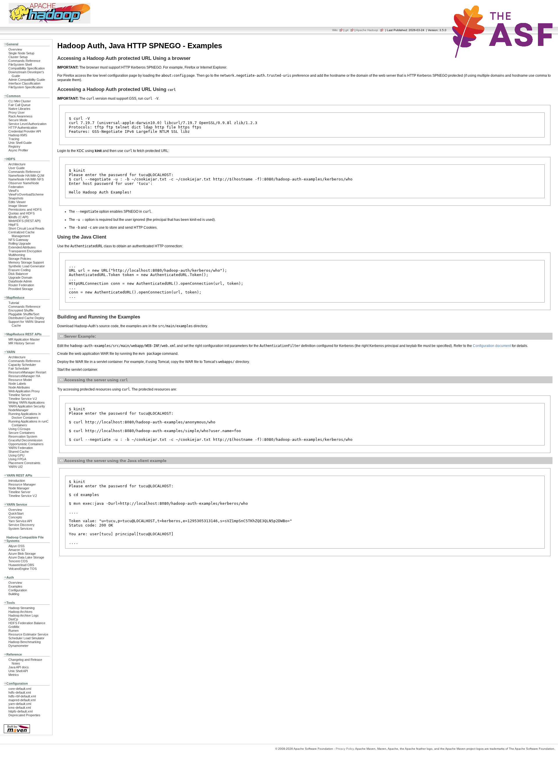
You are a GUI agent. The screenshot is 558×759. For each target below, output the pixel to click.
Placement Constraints (24, 463)
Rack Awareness (20, 116)
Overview (15, 49)
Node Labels (17, 383)
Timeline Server (19, 395)
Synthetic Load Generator (26, 266)
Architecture (17, 164)
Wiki (334, 30)
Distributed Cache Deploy (26, 318)
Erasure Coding (19, 270)
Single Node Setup (21, 53)
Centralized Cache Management (21, 234)
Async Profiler (18, 150)
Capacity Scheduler (22, 364)
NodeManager (18, 410)
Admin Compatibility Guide (26, 79)
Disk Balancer (18, 273)
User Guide (16, 168)
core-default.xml (19, 688)
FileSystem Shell (20, 64)
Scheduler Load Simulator (26, 638)
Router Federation (21, 285)
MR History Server (21, 343)
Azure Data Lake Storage (26, 557)
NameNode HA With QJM (26, 175)
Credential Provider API (24, 131)
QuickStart (16, 513)
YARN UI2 (15, 466)
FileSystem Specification (25, 87)
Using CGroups (19, 429)
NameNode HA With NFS (26, 179)
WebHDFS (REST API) (24, 221)
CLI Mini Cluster (19, 101)
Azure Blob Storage (22, 553)
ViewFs (13, 190)
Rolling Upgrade (19, 243)
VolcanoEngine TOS (22, 568)
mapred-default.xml (21, 700)
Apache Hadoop (367, 30)
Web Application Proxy (24, 391)
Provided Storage (20, 289)
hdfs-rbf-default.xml (22, 696)
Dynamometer (18, 645)
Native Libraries (19, 108)
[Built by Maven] (17, 733)
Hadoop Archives (20, 611)
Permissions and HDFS (25, 209)
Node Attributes (19, 387)
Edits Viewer (17, 202)
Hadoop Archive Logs (23, 615)
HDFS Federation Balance (26, 623)
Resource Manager (22, 484)
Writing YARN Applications (26, 402)
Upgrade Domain (20, 277)
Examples (15, 586)
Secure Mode (17, 120)
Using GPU (16, 455)
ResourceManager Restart (27, 372)
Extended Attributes (22, 247)
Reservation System (22, 436)
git (346, 30)
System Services (20, 528)
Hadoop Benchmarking (24, 642)
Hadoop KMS (17, 135)
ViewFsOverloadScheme (26, 194)
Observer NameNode (23, 183)
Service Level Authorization (27, 124)
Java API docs (18, 667)
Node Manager (18, 488)
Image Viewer (18, 205)
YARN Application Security (26, 406)
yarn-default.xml (19, 704)
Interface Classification (24, 83)
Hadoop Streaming (21, 608)
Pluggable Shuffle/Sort (23, 314)
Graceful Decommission (25, 440)
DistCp (13, 619)
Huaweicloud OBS (21, 565)
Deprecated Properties (24, 715)
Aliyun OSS (16, 546)
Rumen (13, 630)
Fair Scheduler (18, 368)
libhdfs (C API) (18, 217)
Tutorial (13, 303)
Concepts (15, 517)
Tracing (13, 139)
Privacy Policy (345, 748)
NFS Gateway (18, 239)
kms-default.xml (19, 707)
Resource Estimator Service (28, 634)
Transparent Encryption (25, 251)
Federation (16, 187)
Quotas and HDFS (21, 213)
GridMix (13, 627)
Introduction (16, 480)
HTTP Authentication (22, 127)
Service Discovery (21, 525)
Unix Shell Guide (20, 142)
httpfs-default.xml (20, 711)
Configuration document (492, 346)
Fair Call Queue (19, 105)
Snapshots (16, 198)
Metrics (13, 674)
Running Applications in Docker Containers (24, 415)
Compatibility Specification (26, 68)
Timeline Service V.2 (22, 398)
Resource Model (20, 380)
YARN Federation (20, 448)
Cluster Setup (18, 57)
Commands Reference (24, 60)
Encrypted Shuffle (20, 310)
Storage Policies (19, 258)
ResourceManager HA (24, 376)
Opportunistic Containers (26, 444)
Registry (14, 146)
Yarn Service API (20, 521)
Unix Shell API (18, 671)
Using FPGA (17, 459)
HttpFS (13, 224)
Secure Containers (21, 432)
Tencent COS (18, 561)
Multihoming (16, 255)
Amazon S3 (16, 550)
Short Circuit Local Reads (26, 228)
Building (13, 594)
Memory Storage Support (26, 262)
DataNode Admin (20, 281)
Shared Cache (18, 451)
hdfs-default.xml (19, 692)
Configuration (17, 590)
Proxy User (16, 112)
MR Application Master (24, 339)
